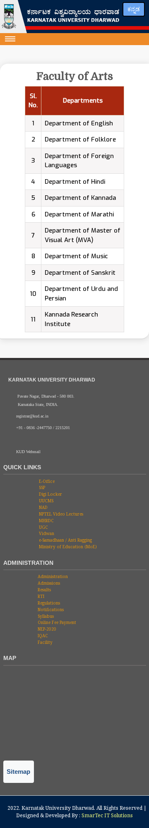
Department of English (79, 123)
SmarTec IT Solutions (107, 815)
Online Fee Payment (56, 622)
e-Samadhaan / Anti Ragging (65, 540)
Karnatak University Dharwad (58, 807)
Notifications (50, 609)
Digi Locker (50, 494)
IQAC (42, 635)
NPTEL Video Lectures (60, 514)
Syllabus (45, 616)
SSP (41, 487)
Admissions (48, 583)
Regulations (48, 603)
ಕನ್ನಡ (133, 9)
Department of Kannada (80, 198)
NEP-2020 (46, 629)
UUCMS (45, 501)
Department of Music (76, 256)
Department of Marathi (79, 214)
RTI (40, 596)
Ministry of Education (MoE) (67, 547)
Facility (44, 642)
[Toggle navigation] (10, 39)
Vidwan (46, 533)
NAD (43, 507)
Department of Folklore (80, 139)
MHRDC (46, 520)
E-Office (46, 481)
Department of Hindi (75, 182)
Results (43, 590)
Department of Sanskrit (80, 273)
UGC (43, 527)
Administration (52, 576)
